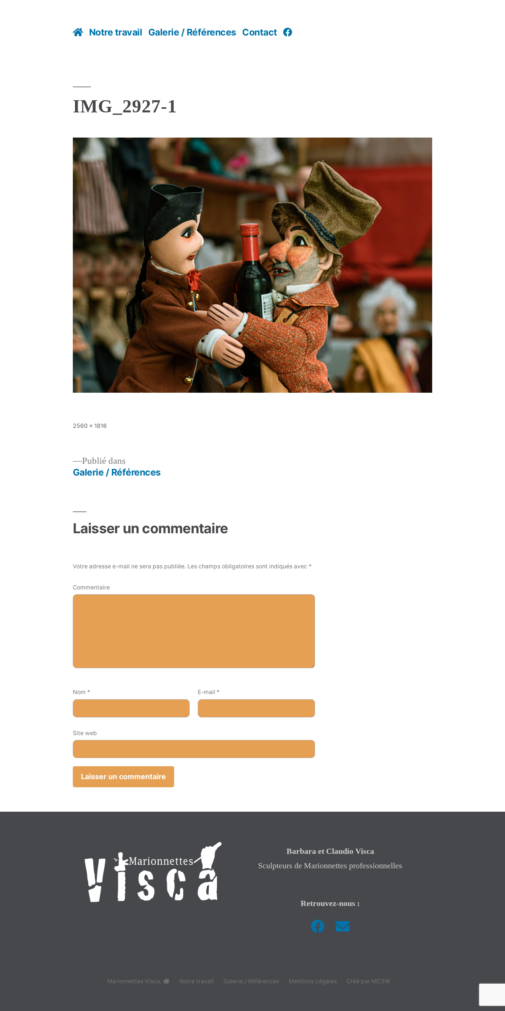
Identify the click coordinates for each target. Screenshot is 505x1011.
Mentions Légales (313, 981)
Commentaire (91, 587)
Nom (81, 692)
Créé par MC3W (368, 981)
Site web (85, 733)
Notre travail (115, 32)
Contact (259, 32)
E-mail (209, 692)
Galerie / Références (192, 32)
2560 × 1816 (90, 425)
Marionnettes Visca (133, 981)
